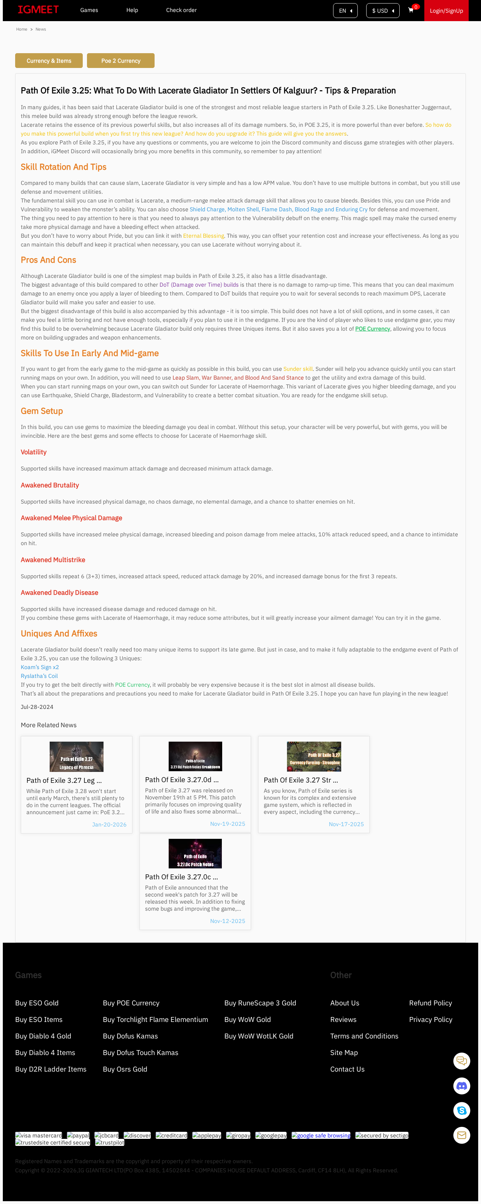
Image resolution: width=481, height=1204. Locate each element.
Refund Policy (430, 1003)
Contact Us (347, 1069)
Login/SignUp (446, 10)
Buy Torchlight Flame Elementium (155, 1019)
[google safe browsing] (323, 1135)
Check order (181, 9)
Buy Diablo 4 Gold (43, 1036)
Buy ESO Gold (37, 1003)
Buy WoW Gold (247, 1019)
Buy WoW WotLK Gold (259, 1036)
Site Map (344, 1052)
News (41, 29)
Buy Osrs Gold (125, 1069)
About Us (345, 1003)
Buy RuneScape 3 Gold (260, 1003)
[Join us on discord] (461, 1092)
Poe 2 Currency (120, 60)
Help (132, 9)
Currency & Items (49, 60)
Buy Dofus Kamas (130, 1036)
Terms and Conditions (364, 1036)
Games (89, 9)
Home (21, 29)
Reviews (343, 1019)
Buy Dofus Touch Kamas (141, 1052)
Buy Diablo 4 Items (45, 1052)
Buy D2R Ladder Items (51, 1069)
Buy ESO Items (39, 1019)
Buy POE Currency (131, 1003)
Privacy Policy (430, 1019)
